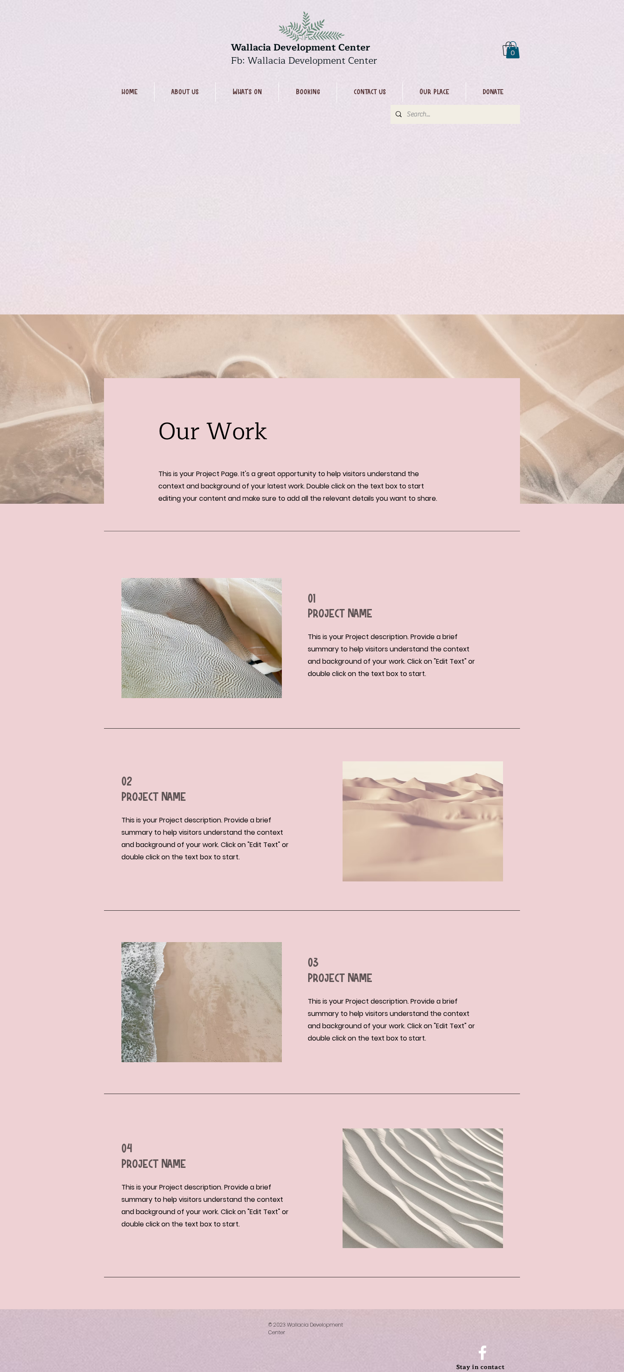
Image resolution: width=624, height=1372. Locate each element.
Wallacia (252, 47)
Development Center (321, 47)
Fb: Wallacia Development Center (304, 60)
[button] (513, 50)
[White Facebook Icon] (482, 1352)
